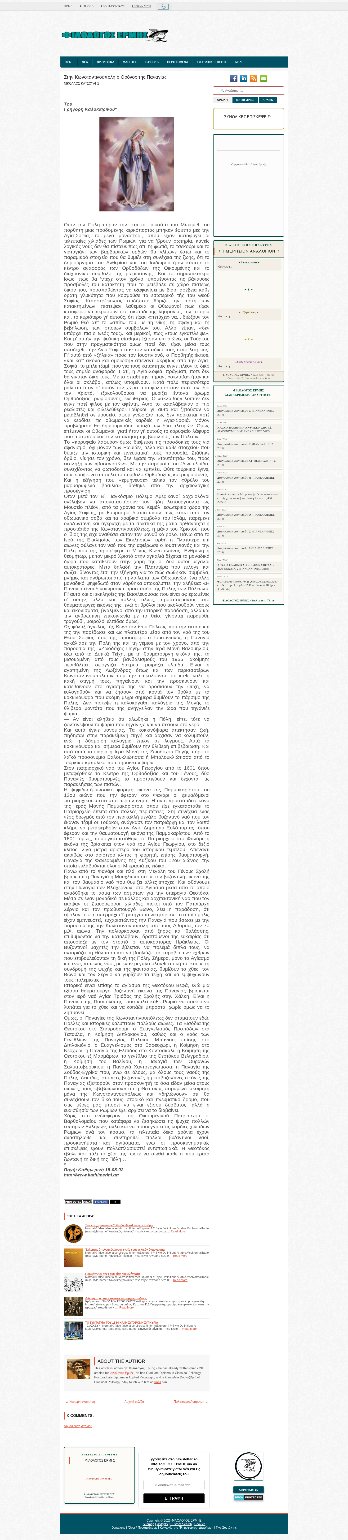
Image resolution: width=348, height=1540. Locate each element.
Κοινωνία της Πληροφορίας (178, 1527)
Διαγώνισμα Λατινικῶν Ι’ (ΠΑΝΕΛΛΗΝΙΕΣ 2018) (245, 550)
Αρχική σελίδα (134, 1401)
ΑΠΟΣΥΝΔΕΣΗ (141, 6)
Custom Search (181, 1524)
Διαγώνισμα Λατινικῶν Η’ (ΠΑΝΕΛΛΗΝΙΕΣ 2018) (246, 479)
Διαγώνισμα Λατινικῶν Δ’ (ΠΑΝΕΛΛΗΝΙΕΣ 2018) (245, 533)
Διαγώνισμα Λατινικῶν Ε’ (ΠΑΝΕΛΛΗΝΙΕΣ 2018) (245, 446)
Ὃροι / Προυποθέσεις (142, 1527)
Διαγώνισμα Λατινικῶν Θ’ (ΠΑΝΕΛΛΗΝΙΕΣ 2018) (246, 516)
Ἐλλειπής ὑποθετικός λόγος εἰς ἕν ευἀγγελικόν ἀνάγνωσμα (125, 1249)
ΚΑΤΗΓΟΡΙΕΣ (245, 100)
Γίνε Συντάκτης (226, 1527)
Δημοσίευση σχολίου (78, 1426)
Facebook (101, 1202)
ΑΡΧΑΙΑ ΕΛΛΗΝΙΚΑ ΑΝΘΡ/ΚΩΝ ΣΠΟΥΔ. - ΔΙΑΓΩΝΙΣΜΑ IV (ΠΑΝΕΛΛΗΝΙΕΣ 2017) (245, 429)
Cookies (199, 1524)
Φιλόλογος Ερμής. (122, 1373)
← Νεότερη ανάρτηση (80, 1401)
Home (68, 6)
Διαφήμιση (206, 1527)
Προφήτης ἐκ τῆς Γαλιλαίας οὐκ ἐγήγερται (112, 1273)
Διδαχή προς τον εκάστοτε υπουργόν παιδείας (116, 1298)
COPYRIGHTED (248, 1489)
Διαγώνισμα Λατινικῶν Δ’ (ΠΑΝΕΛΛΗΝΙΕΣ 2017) (245, 412)
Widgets (162, 1524)
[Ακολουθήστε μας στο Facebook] (233, 79)
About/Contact (113, 6)
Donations (118, 1527)
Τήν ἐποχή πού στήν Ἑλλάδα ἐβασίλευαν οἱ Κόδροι (119, 1225)
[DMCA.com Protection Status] (78, 1201)
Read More (178, 1231)
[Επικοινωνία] (263, 79)
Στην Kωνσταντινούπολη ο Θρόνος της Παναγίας (115, 77)
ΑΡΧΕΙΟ (268, 100)
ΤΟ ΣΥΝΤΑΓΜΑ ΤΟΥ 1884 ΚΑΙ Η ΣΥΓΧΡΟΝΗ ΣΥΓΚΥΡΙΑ (121, 1322)
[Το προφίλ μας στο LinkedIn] (243, 79)
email (157, 1382)
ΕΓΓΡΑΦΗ (174, 1498)
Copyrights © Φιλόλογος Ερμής (100, 1497)
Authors (87, 6)
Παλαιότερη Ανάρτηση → (191, 1401)
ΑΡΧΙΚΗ (222, 100)
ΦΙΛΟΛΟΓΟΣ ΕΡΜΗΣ (186, 1520)
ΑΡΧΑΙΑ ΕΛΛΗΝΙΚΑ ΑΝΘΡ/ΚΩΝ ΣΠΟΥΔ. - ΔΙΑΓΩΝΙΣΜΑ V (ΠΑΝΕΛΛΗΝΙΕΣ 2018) (245, 567)
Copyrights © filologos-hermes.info (249, 378)
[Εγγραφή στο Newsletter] (253, 79)
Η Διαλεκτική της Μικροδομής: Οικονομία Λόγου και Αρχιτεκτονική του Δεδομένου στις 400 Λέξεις (248, 498)
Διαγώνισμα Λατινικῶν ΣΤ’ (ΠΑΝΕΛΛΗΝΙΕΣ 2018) (246, 463)
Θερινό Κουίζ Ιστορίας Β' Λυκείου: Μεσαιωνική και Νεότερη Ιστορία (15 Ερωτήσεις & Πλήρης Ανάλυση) (247, 585)
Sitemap (148, 1524)
